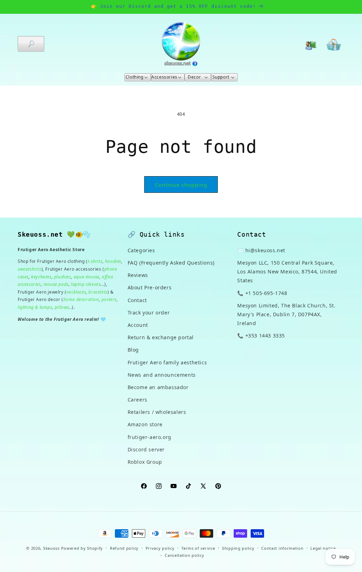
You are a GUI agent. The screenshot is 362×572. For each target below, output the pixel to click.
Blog (133, 349)
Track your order (149, 312)
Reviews (138, 275)
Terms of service (198, 548)
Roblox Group (145, 461)
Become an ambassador (158, 387)
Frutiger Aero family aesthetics (167, 362)
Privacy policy (160, 548)
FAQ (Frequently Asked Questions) (171, 262)
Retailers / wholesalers (157, 412)
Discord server (146, 449)
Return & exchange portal (161, 337)
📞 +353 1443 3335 (261, 335)
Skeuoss (51, 548)
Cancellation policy (184, 555)
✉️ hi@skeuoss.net (261, 250)
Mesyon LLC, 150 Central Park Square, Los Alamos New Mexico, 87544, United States (287, 271)
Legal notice (322, 548)
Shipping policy (238, 548)
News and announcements (162, 374)
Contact (137, 300)
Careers (137, 399)
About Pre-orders (150, 287)
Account (138, 325)
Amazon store (145, 424)
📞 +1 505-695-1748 (262, 293)
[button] (31, 44)
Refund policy (124, 548)
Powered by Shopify (82, 548)
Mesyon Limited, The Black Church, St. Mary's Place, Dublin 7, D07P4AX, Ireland (286, 314)
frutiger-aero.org (149, 437)
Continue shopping (181, 184)
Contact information (282, 548)
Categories (141, 250)
